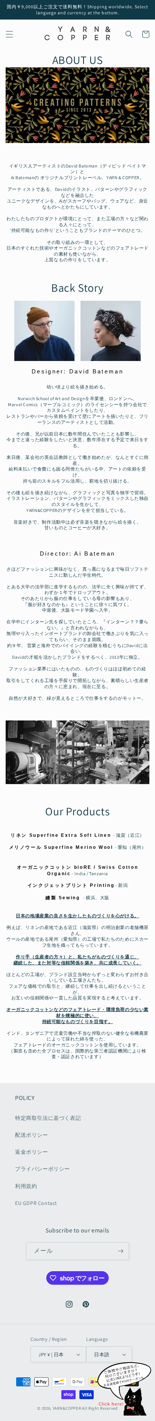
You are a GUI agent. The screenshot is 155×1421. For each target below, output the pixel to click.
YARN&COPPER (67, 1408)
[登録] (120, 1251)
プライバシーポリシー (42, 1168)
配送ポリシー (31, 1135)
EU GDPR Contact (36, 1203)
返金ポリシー (31, 1151)
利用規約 (26, 1186)
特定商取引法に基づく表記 (48, 1118)
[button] (9, 34)
